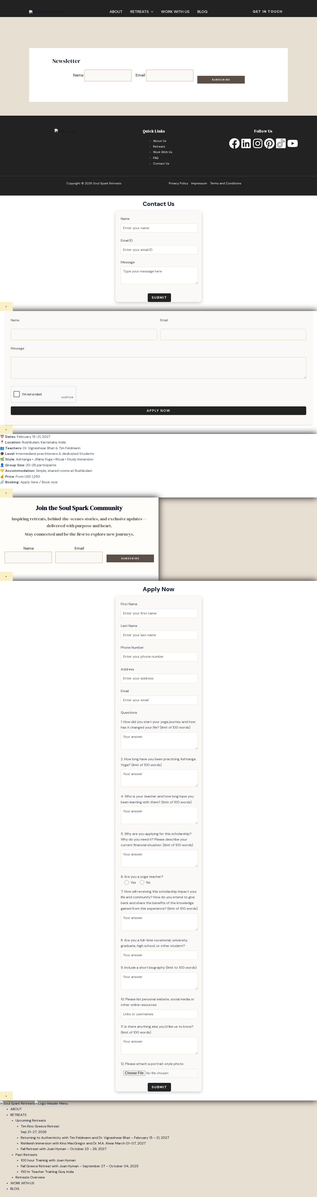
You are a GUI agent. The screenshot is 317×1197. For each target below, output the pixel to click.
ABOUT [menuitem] (16, 1109)
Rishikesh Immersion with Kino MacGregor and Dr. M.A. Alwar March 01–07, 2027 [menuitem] (83, 1143)
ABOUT (116, 11)
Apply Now (158, 410)
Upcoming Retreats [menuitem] (31, 1120)
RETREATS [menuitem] (18, 1115)
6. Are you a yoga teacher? (142, 876)
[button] (151, 12)
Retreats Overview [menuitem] (30, 1177)
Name (78, 75)
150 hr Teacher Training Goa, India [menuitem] (47, 1171)
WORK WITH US (175, 11)
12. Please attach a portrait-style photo (152, 1064)
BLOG (202, 11)
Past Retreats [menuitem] (26, 1154)
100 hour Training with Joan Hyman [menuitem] (48, 1160)
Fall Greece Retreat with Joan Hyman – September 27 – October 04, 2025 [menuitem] (79, 1166)
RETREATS (139, 11)
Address (127, 669)
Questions (129, 712)
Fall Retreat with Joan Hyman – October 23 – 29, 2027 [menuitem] (64, 1149)
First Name (129, 604)
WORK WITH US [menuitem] (22, 1183)
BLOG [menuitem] (14, 1188)
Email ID (127, 240)
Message (128, 262)
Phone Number (132, 647)
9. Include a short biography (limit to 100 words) (159, 967)
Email (140, 75)
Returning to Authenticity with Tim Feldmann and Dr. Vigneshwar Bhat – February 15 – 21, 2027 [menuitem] (95, 1137)
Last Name (129, 625)
